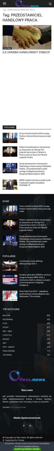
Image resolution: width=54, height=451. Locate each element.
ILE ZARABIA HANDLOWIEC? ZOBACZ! (26, 52)
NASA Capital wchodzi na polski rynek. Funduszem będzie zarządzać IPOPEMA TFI (35, 182)
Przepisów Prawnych (31, 446)
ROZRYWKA (7, 48)
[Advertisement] (27, 92)
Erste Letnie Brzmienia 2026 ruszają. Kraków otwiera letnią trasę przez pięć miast (35, 136)
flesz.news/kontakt (18, 407)
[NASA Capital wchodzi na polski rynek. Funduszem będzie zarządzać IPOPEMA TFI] (10, 185)
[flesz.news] (27, 375)
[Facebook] (23, 425)
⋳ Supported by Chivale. (14, 440)
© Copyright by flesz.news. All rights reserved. (23, 437)
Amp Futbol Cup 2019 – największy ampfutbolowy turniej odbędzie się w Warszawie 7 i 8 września (34, 293)
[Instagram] (30, 425)
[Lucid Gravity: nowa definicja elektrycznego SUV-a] (10, 265)
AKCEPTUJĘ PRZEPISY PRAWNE (27, 449)
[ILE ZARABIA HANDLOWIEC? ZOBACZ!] (27, 37)
